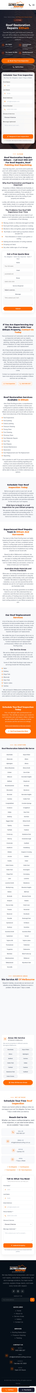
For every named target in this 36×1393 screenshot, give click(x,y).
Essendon (26, 825)
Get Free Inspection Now (19, 731)
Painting (19, 1338)
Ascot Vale (26, 772)
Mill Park (26, 891)
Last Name (6, 90)
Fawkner (26, 830)
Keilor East (26, 865)
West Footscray (26, 953)
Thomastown (9, 945)
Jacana (9, 856)
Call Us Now (19, 67)
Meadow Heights (26, 887)
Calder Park (26, 799)
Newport (9, 900)
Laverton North (9, 883)
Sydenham (9, 936)
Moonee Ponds (26, 896)
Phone (18, 278)
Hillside (9, 852)
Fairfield (9, 830)
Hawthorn (9, 847)
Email (18, 270)
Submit (18, 309)
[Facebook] (13, 1291)
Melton (10, 891)
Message (18, 294)
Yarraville (9, 967)
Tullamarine (26, 949)
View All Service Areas (19, 1082)
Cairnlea (9, 799)
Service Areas (11, 17)
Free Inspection (10, 383)
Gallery (19, 1319)
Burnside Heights (26, 794)
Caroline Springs (26, 803)
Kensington (26, 869)
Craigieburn (26, 807)
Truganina (10, 949)
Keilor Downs (9, 865)
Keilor (26, 861)
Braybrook (26, 781)
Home (5, 17)
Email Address (7, 98)
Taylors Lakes (26, 940)
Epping (10, 825)
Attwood (9, 776)
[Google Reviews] (22, 1291)
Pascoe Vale (9, 905)
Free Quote (27, 1390)
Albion (26, 759)
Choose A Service (8, 113)
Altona (26, 763)
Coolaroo (9, 807)
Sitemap (18, 1383)
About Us (19, 1313)
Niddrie (26, 900)
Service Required (18, 286)
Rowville (9, 918)
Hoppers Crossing (26, 852)
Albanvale (9, 759)
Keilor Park (9, 869)
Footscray (9, 834)
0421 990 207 (25, 160)
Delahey (9, 816)
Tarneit (26, 936)
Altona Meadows (9, 768)
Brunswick (10, 790)
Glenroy (9, 838)
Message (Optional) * (9, 1229)
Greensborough (26, 838)
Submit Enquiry (19, 1245)
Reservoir (9, 914)
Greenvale (10, 843)
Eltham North (26, 821)
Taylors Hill (9, 940)
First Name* (6, 1185)
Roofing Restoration (19, 1332)
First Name (6, 82)
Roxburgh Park (26, 918)
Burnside (9, 794)
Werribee (9, 953)
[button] (33, 5)
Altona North (26, 768)
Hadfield (26, 843)
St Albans (26, 922)
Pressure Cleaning (19, 1335)
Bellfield (9, 781)
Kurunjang (26, 874)
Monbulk (9, 896)
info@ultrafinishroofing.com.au (20, 1357)
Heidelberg (26, 847)
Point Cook (26, 905)
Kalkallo (26, 856)
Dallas (9, 812)
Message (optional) (9, 121)
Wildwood (26, 958)
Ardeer (10, 772)
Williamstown (9, 962)
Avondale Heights (26, 776)
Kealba (10, 861)
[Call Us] (29, 5)
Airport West (26, 754)
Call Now (10, 1390)
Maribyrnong (9, 887)
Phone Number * (8, 1211)
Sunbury (9, 927)
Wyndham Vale (26, 962)
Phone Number (8, 106)
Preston (9, 909)
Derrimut (26, 816)
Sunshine (26, 927)
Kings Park (10, 874)
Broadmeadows (9, 785)
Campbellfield (10, 803)
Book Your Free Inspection (19, 61)
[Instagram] (18, 1291)
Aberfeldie (10, 754)
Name (18, 262)
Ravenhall (26, 909)
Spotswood (9, 922)
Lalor (9, 878)
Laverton (26, 878)
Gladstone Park (26, 834)
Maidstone (26, 883)
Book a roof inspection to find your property (18, 725)
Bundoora (26, 790)
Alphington (9, 763)
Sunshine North (9, 931)
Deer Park (26, 812)
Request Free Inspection (19, 136)
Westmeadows (9, 958)
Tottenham (26, 945)
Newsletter (18, 1296)
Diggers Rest (9, 821)
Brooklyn (26, 785)
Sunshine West (26, 931)
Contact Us (19, 1322)
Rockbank (26, 914)
